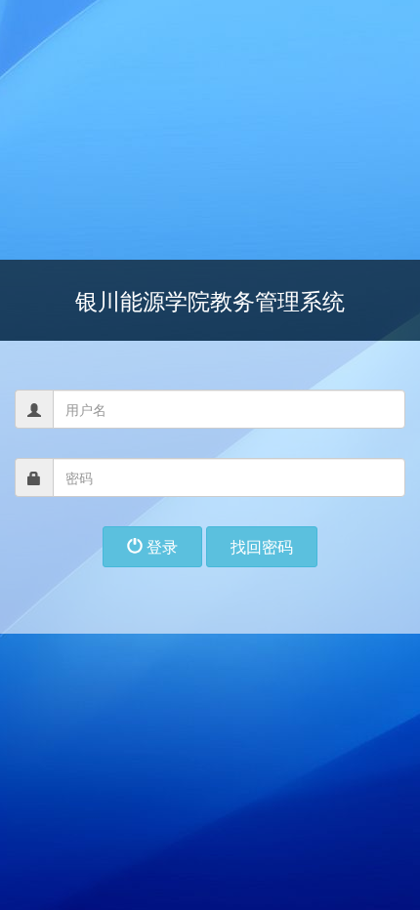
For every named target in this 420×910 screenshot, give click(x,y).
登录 (160, 546)
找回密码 (262, 546)
